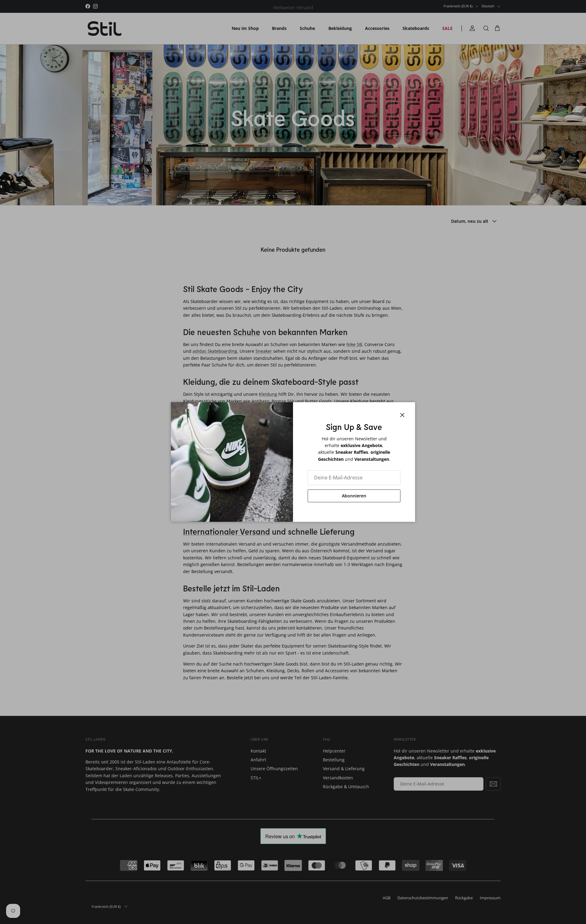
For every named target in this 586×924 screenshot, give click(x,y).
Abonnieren (354, 496)
